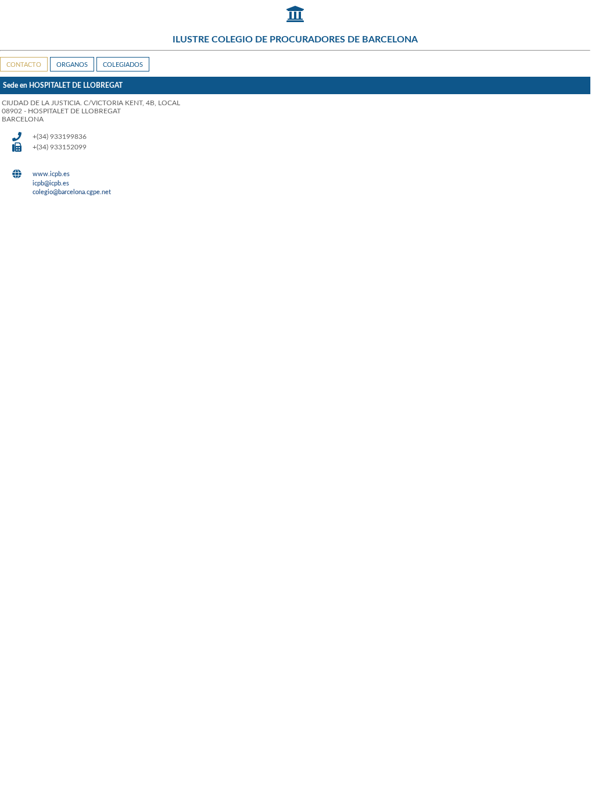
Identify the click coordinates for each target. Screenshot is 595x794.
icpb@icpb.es (51, 183)
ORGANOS (72, 65)
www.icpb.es (51, 174)
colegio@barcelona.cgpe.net (72, 192)
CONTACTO (23, 65)
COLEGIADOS (123, 65)
